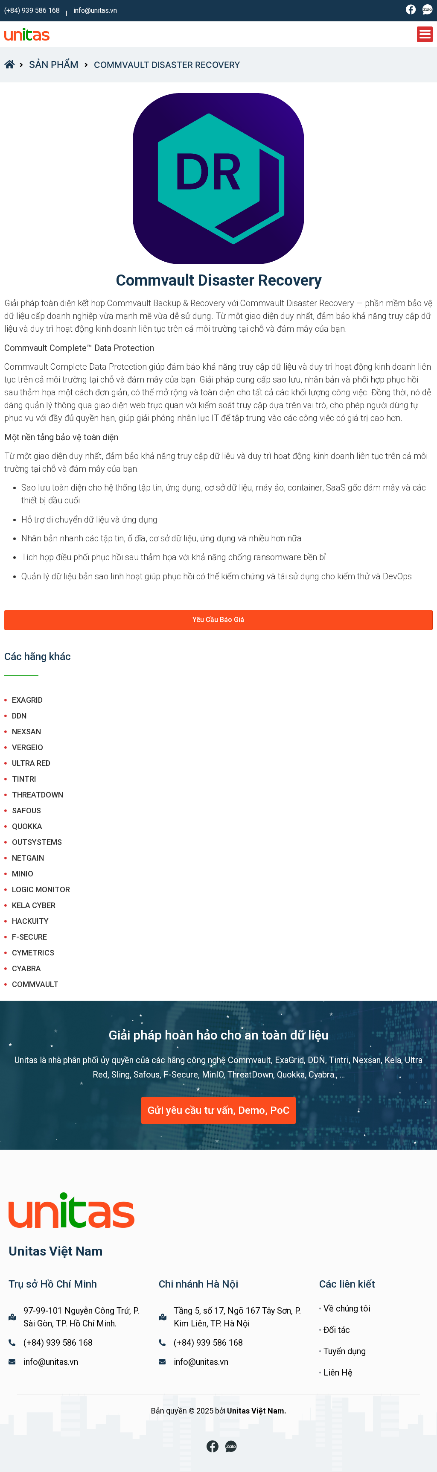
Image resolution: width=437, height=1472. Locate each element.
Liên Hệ (338, 1372)
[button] (218, 620)
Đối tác (336, 1330)
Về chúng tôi (346, 1308)
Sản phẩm (54, 64)
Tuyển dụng (344, 1351)
